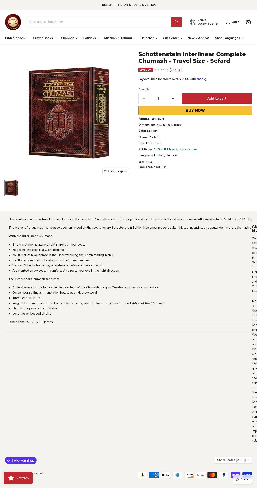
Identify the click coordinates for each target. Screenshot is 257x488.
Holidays (90, 38)
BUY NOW (195, 110)
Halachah (147, 38)
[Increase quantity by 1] (173, 98)
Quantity (144, 89)
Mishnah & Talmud (118, 38)
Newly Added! (198, 38)
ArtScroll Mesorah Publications (175, 149)
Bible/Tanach (15, 38)
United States (231, 460)
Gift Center (171, 38)
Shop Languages (228, 38)
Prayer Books (43, 38)
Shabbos (68, 38)
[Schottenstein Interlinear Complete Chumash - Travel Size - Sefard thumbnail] (12, 188)
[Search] (176, 22)
